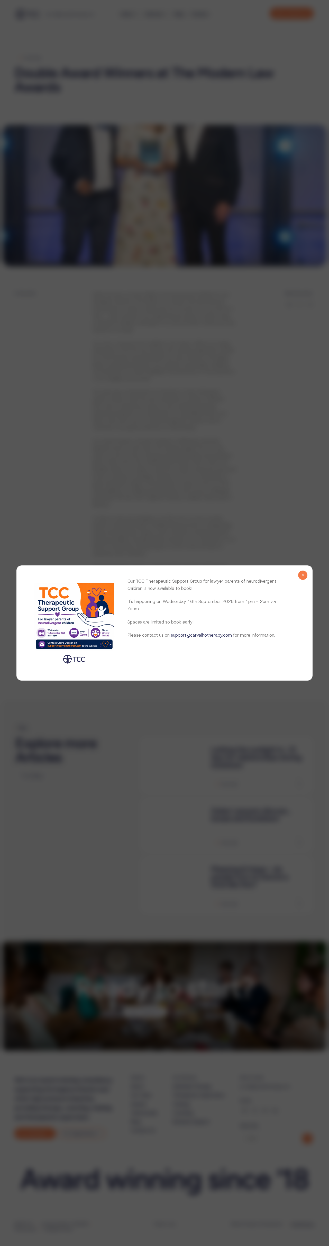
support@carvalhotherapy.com (201, 635)
